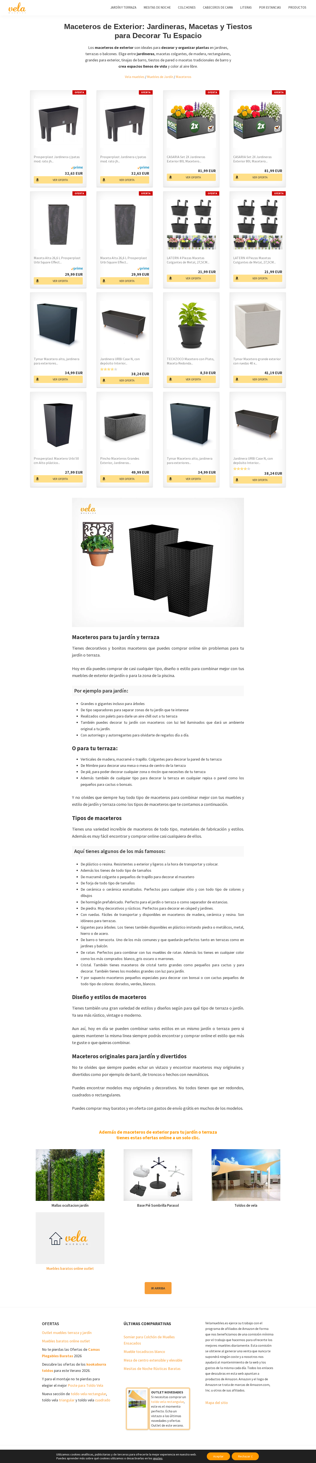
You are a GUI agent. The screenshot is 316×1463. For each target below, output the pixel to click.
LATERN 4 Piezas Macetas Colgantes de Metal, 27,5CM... (188, 260)
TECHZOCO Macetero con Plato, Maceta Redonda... (190, 361)
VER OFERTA (60, 180)
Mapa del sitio (216, 1402)
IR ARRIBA (158, 1288)
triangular (67, 1400)
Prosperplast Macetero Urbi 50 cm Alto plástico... (56, 460)
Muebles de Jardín (160, 77)
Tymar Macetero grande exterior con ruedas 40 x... (257, 361)
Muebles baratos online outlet (70, 1268)
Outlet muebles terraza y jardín (67, 1332)
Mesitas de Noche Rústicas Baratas (152, 1368)
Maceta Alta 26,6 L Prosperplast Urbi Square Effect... (57, 260)
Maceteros (183, 77)
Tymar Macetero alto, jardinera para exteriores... (56, 361)
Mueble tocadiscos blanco (144, 1351)
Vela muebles (134, 77)
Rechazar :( (245, 1456)
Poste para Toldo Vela (85, 1385)
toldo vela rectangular (88, 1393)
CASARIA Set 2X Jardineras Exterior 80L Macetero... (186, 159)
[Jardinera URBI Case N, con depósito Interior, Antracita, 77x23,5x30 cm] (124, 325)
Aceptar (218, 1456)
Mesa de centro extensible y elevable (153, 1360)
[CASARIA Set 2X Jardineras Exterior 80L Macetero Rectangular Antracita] (191, 123)
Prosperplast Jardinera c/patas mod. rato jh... (57, 159)
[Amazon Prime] (77, 168)
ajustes (158, 1458)
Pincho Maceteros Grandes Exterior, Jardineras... (119, 460)
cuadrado (102, 1400)
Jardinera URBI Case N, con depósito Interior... (120, 361)
